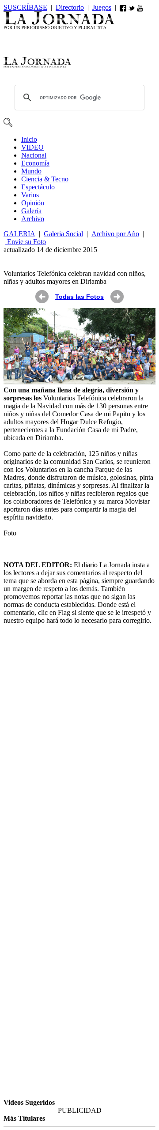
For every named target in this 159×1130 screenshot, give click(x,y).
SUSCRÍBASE (25, 7)
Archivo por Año (115, 233)
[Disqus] (79, 743)
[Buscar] (8, 124)
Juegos (101, 7)
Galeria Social (63, 233)
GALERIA (19, 233)
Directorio (70, 7)
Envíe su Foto (25, 241)
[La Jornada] (59, 26)
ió (32, 203)
